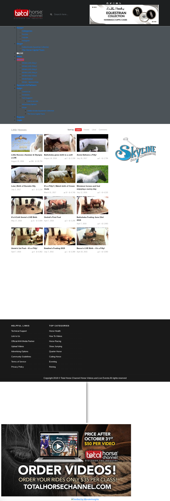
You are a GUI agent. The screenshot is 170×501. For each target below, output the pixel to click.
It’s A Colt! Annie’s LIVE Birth (24, 217)
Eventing (53, 361)
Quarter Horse (55, 351)
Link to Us (15, 336)
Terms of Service (18, 361)
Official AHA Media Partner (22, 341)
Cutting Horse (55, 356)
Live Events (103, 378)
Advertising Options (19, 351)
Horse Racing (55, 341)
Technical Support (19, 331)
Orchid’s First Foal (52, 217)
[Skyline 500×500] (135, 151)
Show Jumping (55, 346)
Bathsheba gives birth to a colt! (58, 155)
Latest (78, 130)
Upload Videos (17, 346)
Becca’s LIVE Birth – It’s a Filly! (91, 248)
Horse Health (55, 331)
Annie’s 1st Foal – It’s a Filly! (24, 248)
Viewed (86, 130)
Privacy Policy (17, 367)
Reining (52, 367)
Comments (103, 130)
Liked (94, 130)
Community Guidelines (21, 356)
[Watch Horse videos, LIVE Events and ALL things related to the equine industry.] (28, 14)
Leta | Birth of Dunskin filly (23, 186)
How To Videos (55, 336)
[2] (124, 14)
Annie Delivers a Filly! (87, 155)
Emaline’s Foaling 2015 (54, 248)
